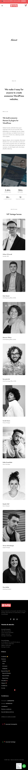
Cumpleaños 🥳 (4, 656)
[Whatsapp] (17, 619)
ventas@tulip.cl (4, 706)
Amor (3, 663)
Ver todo (3, 688)
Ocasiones (3, 659)
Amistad (4, 661)
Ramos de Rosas (5, 675)
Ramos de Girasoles (6, 673)
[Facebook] (11, 619)
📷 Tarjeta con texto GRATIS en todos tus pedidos (13, 1)
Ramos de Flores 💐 (5, 671)
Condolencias (4, 685)
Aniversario (4, 666)
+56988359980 (10, 700)
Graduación (4, 668)
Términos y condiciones (6, 709)
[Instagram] (14, 619)
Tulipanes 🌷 (4, 683)
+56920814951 (9, 703)
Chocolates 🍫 (4, 680)
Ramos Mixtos (5, 678)
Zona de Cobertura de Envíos (7, 712)
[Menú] (2, 5)
